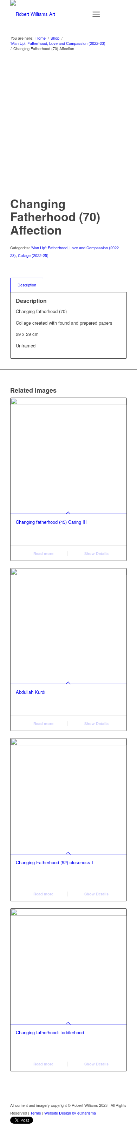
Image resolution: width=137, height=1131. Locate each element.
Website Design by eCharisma (70, 1113)
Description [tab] (27, 284)
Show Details (96, 553)
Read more (42, 553)
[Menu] (96, 14)
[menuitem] (97, 14)
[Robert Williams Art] (56, 14)
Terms (35, 1113)
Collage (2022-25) (33, 255)
